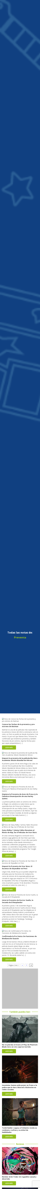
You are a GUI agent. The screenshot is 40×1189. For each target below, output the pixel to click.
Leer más (9, 747)
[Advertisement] (20, 989)
